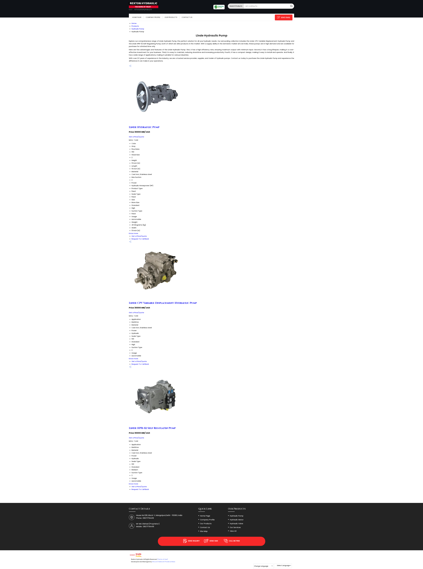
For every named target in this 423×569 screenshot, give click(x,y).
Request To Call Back (140, 239)
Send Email (285, 17)
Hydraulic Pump (236, 516)
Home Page (136, 17)
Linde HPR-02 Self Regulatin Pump (152, 428)
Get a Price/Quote (136, 137)
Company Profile (153, 17)
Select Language (283, 565)
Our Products (171, 17)
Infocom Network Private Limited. (163, 562)
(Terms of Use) (162, 559)
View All (233, 531)
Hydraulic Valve (236, 523)
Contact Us (187, 17)
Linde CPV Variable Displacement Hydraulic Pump (163, 303)
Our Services (235, 527)
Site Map (204, 531)
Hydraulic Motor (237, 519)
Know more (133, 233)
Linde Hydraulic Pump (144, 127)
